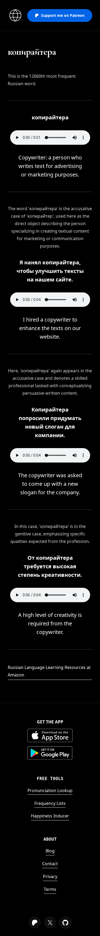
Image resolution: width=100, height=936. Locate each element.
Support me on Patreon (63, 15)
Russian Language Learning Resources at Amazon (49, 671)
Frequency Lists (50, 803)
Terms (50, 889)
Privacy (50, 876)
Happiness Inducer (50, 816)
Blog (50, 851)
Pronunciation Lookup (50, 790)
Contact (50, 864)
